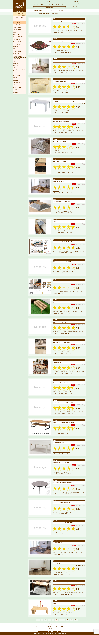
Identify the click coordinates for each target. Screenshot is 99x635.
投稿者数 (61, 10)
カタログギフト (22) (17, 56)
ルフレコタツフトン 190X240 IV (60, 141)
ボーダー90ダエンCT (57, 302)
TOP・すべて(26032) (18, 17)
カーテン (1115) (16, 53)
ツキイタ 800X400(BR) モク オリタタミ (62, 21)
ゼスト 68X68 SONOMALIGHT (60, 81)
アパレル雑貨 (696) (17, 75)
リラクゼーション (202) (18, 82)
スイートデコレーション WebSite (43, 626)
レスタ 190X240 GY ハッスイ (59, 543)
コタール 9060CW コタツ (58, 442)
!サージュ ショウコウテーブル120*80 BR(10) (63, 402)
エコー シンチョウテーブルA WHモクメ (62, 342)
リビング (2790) (16, 24)
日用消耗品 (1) (16, 89)
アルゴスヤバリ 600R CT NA (59, 563)
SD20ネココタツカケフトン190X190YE (62, 261)
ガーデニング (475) (17, 87)
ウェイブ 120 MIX (57, 362)
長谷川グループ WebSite (57, 626)
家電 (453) (15, 46)
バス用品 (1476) (16, 39)
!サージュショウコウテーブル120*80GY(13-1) (63, 241)
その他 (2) (15, 92)
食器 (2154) (15, 77)
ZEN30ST (55, 221)
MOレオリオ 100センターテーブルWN (61, 583)
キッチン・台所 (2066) (18, 36)
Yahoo (59, 631)
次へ (76, 619)
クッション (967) (17, 29)
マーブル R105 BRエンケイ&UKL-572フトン (63, 41)
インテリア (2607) (17, 27)
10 (71, 619)
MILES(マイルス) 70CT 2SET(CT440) (61, 502)
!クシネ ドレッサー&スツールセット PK (62, 322)
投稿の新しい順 (43, 13)
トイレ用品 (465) (17, 41)
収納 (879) (15, 20)
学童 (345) (15, 49)
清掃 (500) (15, 80)
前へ (38, 619)
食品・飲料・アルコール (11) (18, 66)
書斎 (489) (15, 63)
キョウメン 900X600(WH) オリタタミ (61, 121)
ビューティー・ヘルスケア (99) (19, 70)
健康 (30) (15, 61)
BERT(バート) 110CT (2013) (59, 161)
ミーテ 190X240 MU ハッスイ (59, 181)
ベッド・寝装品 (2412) (18, 51)
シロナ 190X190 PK (57, 61)
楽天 (50, 631)
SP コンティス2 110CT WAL (59, 282)
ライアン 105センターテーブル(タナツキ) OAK (63, 422)
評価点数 (49, 10)
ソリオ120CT (56, 603)
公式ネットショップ (43, 631)
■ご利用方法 (75, 1)
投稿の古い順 (55, 13)
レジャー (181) (16, 58)
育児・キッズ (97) (17, 44)
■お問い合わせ (76, 6)
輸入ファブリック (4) (18, 85)
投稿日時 (38, 10)
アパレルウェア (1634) (18, 73)
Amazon (55, 631)
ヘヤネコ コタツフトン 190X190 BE (61, 462)
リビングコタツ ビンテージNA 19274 (61, 201)
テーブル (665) (16, 22)
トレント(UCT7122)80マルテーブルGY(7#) (62, 482)
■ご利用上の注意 (76, 4)
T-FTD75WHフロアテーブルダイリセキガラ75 (63, 101)
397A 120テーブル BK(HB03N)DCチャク (62, 382)
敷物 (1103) (15, 32)
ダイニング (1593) (17, 34)
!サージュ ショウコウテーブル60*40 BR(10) (63, 522)
